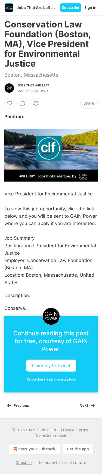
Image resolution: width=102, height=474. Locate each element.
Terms (82, 429)
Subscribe (70, 7)
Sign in (91, 7)
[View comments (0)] (22, 103)
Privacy (67, 429)
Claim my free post (51, 366)
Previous (21, 405)
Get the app (78, 448)
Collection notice (51, 435)
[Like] (9, 103)
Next (83, 405)
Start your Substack (36, 448)
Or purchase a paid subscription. (51, 379)
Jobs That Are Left (33, 85)
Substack (24, 462)
